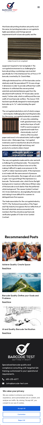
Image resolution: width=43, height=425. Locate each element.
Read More (6, 268)
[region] (21, 406)
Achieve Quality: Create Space (16, 264)
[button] (38, 7)
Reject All (21, 420)
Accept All (21, 408)
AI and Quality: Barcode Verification (18, 329)
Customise (21, 414)
